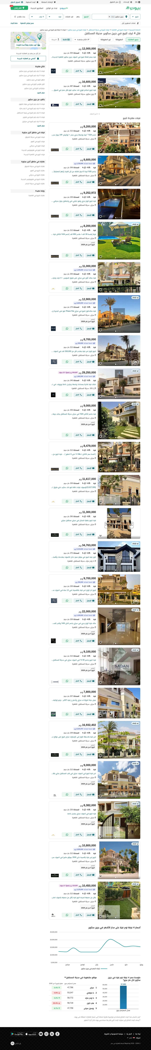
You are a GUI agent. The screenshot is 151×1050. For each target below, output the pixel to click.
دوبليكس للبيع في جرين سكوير (34, 89)
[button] (135, 16)
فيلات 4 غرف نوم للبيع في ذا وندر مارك (32, 109)
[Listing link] (94, 60)
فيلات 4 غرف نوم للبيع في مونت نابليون (32, 104)
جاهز (78, 16)
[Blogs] (64, 8)
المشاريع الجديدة (37, 8)
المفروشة (119, 39)
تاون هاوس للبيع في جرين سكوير (34, 84)
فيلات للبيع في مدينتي (37, 146)
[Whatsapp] (67, 71)
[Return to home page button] (133, 8)
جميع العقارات (133, 39)
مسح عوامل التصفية (27, 23)
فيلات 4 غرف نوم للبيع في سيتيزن (33, 122)
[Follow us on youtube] (41, 1035)
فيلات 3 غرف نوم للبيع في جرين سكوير (32, 71)
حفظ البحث (14, 23)
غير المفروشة (106, 39)
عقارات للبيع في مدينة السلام (35, 184)
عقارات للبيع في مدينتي (37, 175)
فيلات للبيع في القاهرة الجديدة (34, 155)
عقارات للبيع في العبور (37, 171)
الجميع (86, 16)
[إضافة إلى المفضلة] (100, 72)
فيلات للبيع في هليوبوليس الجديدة (33, 150)
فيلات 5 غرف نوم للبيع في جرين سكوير (32, 76)
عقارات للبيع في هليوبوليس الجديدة (33, 179)
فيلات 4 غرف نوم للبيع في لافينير (34, 117)
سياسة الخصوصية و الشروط (113, 1034)
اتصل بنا (129, 1034)
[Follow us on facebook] (57, 1035)
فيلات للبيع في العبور (38, 142)
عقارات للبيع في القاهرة (37, 196)
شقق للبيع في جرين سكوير (36, 80)
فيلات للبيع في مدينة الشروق (35, 137)
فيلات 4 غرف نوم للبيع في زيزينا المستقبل (31, 113)
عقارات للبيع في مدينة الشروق (35, 167)
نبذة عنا (137, 1034)
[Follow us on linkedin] (52, 1035)
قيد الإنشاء (69, 16)
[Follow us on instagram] (46, 1035)
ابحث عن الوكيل (51, 8)
